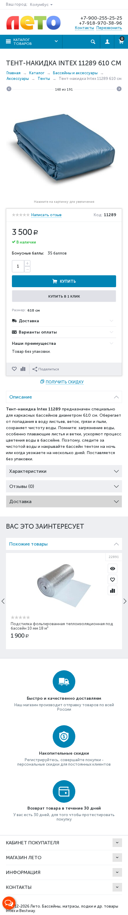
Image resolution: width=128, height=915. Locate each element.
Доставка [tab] (20, 501)
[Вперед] (119, 89)
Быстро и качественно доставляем (64, 698)
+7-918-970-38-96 (100, 23)
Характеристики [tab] (27, 471)
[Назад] (9, 89)
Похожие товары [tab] (28, 544)
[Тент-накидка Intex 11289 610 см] (64, 146)
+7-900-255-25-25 (101, 18)
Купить (68, 281)
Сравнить (23, 369)
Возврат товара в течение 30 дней (64, 808)
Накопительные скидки (64, 753)
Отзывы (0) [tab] (21, 486)
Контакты (84, 28)
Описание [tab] (20, 397)
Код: (98, 215)
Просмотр (112, 568)
